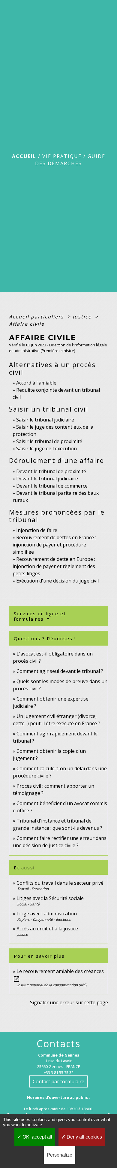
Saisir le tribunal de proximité (49, 441)
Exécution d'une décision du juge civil (58, 580)
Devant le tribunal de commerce (52, 485)
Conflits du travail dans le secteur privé (60, 883)
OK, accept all (36, 1136)
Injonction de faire (36, 530)
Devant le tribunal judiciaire (47, 478)
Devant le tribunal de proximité (51, 471)
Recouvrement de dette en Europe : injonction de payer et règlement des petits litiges (54, 566)
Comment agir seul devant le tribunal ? (59, 671)
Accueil (24, 156)
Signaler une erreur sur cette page (69, 1002)
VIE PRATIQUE (62, 156)
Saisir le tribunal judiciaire (45, 419)
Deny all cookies (83, 1136)
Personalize (59, 1154)
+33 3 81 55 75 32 (59, 1072)
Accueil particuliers (37, 316)
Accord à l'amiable (36, 382)
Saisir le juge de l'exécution (46, 448)
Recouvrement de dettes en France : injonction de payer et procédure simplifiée (54, 544)
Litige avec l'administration (46, 913)
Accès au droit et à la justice (47, 928)
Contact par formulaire (58, 1081)
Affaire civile (26, 324)
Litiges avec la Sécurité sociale (50, 898)
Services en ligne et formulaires (40, 616)
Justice (83, 316)
